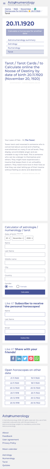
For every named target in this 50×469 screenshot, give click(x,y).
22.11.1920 (14, 383)
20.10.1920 (35, 388)
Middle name (11, 259)
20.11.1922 (35, 393)
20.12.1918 (14, 398)
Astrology (12, 44)
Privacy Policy (9, 443)
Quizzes (6, 465)
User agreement (10, 439)
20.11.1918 (14, 393)
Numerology (14, 48)
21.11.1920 (14, 378)
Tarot (10, 52)
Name (7, 243)
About (5, 433)
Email (7, 328)
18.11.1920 (35, 383)
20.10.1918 (14, 403)
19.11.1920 (35, 378)
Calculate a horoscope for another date (25, 32)
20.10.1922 (35, 403)
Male (11, 287)
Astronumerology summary (21, 40)
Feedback (7, 436)
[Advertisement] (25, 110)
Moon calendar (9, 449)
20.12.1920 (15, 388)
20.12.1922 (35, 398)
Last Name (9, 251)
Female (23, 287)
